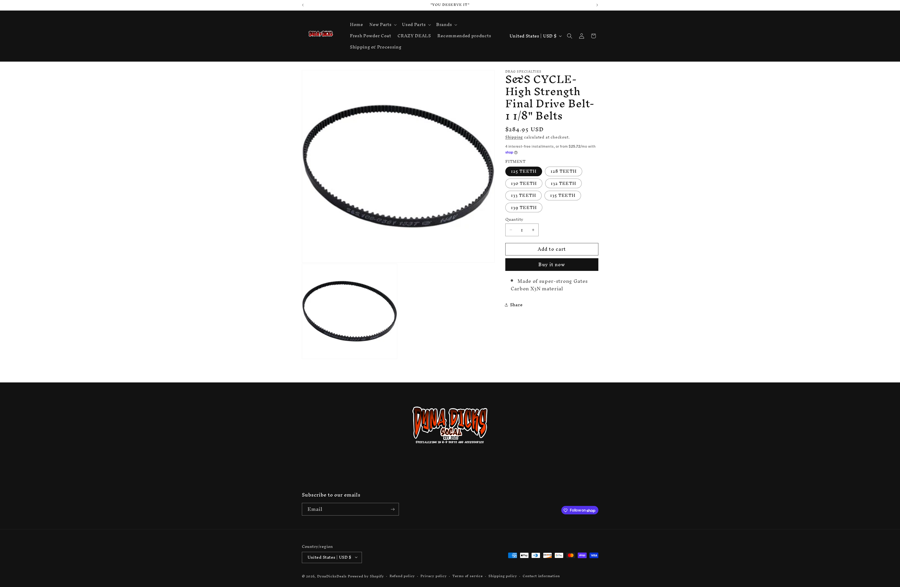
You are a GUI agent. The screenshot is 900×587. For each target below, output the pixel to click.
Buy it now (551, 265)
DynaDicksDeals (332, 576)
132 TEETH (563, 183)
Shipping (514, 137)
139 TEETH (524, 208)
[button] (382, 24)
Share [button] (516, 305)
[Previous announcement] (303, 5)
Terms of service (467, 576)
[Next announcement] (597, 5)
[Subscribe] (393, 509)
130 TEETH (524, 183)
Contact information (541, 576)
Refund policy (402, 576)
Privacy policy (433, 576)
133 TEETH (523, 195)
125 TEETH (523, 171)
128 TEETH (564, 171)
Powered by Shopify (366, 576)
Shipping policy (502, 576)
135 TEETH (562, 195)
